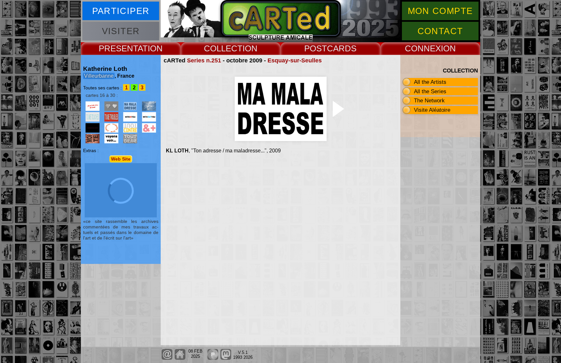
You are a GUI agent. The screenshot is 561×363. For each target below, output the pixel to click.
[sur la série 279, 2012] (130, 128)
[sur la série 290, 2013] (130, 138)
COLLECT (223, 48)
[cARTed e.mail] (167, 358)
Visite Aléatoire (432, 110)
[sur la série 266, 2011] (92, 128)
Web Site (121, 159)
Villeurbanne (99, 76)
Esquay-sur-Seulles (295, 60)
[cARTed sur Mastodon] (225, 358)
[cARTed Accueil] (179, 358)
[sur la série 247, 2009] (111, 106)
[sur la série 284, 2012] (92, 138)
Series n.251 (204, 60)
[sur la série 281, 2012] (149, 128)
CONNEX (423, 48)
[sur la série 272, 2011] (111, 128)
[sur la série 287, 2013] (111, 138)
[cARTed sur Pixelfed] (212, 358)
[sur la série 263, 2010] (130, 117)
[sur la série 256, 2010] (92, 117)
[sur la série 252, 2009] (149, 106)
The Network (429, 100)
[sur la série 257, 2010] (111, 117)
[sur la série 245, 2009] (92, 106)
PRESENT (118, 48)
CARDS (341, 48)
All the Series (430, 91)
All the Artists (430, 82)
